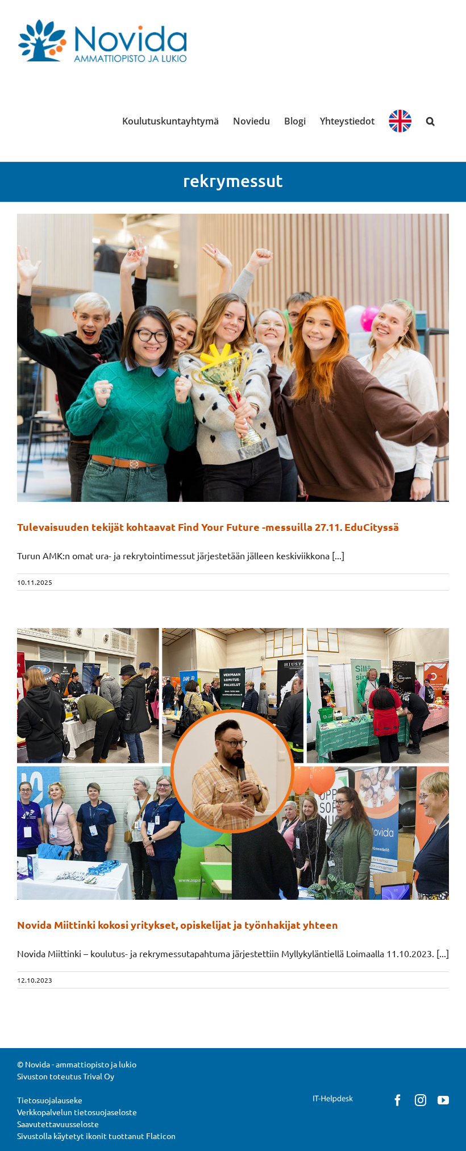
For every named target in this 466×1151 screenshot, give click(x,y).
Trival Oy (98, 1076)
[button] (430, 121)
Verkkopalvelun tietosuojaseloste (77, 1112)
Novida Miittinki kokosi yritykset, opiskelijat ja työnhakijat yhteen (177, 924)
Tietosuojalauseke (49, 1100)
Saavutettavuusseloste (58, 1124)
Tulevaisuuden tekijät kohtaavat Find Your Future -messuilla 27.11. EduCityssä (208, 526)
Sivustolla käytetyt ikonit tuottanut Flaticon (96, 1136)
